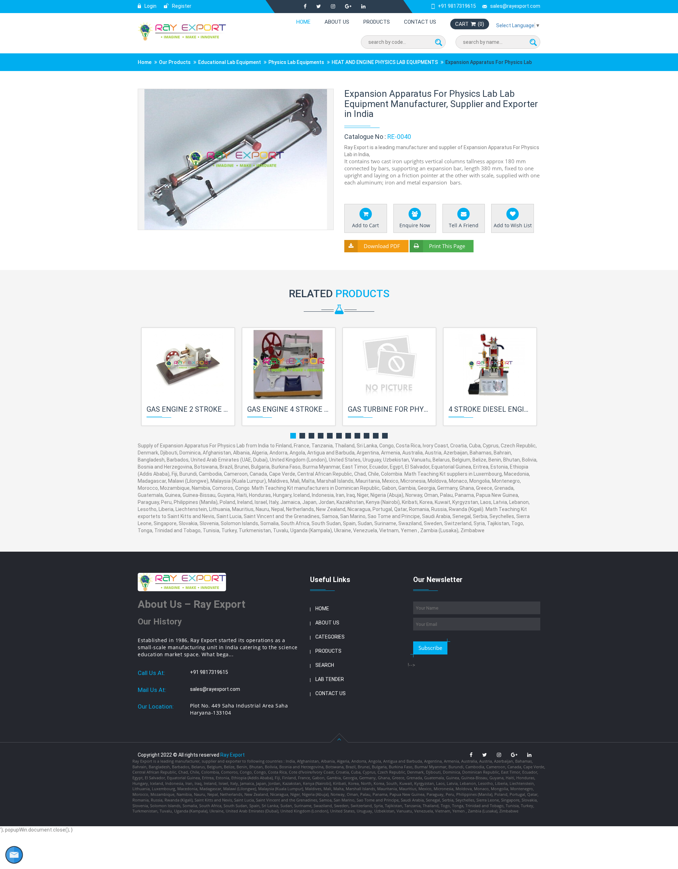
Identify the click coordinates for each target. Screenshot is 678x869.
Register (181, 6)
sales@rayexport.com (515, 6)
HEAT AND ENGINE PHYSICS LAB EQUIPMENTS (385, 62)
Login (149, 6)
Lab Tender (329, 679)
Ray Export (232, 755)
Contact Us (420, 22)
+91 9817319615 (457, 6)
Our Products (175, 62)
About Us (337, 22)
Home (303, 22)
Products (376, 22)
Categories (330, 637)
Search (324, 665)
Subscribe (430, 647)
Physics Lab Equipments (296, 62)
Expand (319, 95)
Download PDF (382, 245)
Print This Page (447, 245)
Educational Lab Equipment (229, 62)
